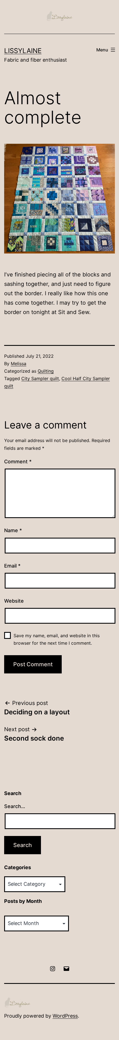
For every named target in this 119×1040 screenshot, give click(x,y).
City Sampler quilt (40, 378)
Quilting (46, 371)
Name (13, 530)
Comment (18, 461)
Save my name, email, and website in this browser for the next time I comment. (57, 639)
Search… (14, 806)
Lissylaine (23, 51)
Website (14, 601)
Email (12, 566)
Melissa (18, 363)
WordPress (65, 1016)
